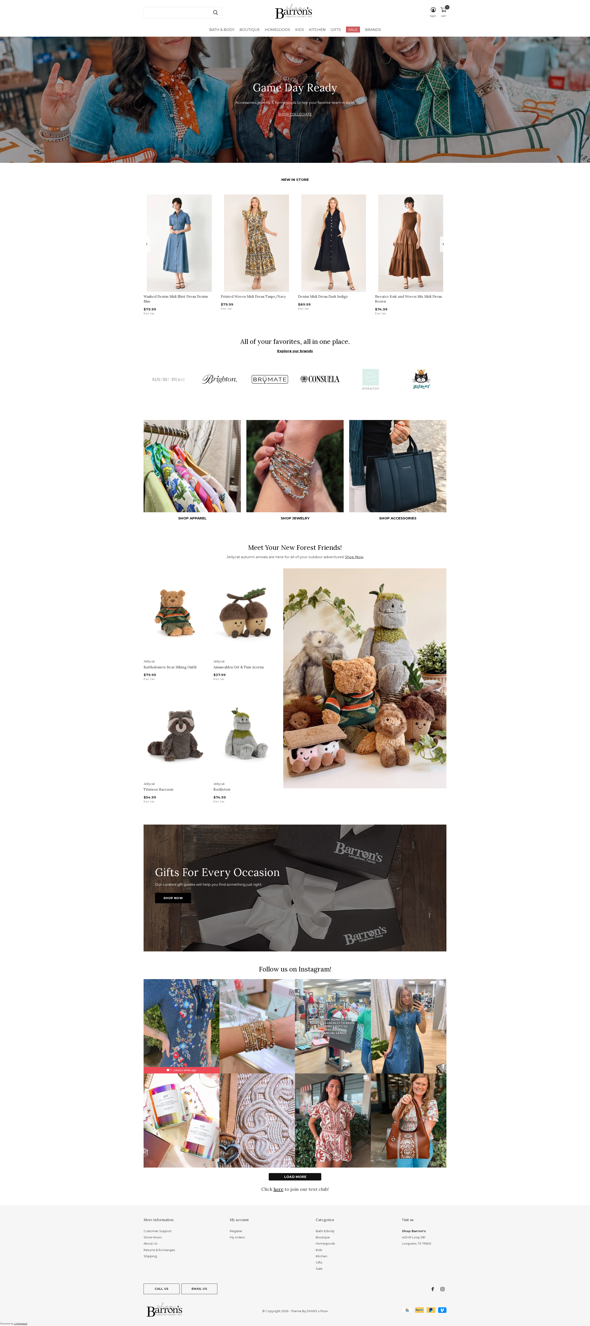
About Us (150, 1243)
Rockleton (221, 789)
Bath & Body (221, 29)
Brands (373, 29)
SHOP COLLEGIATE (295, 114)
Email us (199, 1288)
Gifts (336, 29)
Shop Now (354, 557)
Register (236, 1231)
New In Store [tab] (295, 179)
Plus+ (324, 1311)
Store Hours (153, 1237)
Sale (352, 29)
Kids (299, 29)
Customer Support (158, 1231)
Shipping (150, 1256)
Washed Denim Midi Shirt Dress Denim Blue (176, 299)
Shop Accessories (397, 518)
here (278, 1189)
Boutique (249, 29)
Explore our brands (295, 351)
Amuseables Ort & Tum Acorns (238, 667)
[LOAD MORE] (295, 1176)
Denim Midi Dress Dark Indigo (323, 296)
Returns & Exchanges (159, 1250)
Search (215, 12)
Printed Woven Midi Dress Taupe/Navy (253, 296)
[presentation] (146, 244)
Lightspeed (20, 1323)
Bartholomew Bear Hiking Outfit (170, 667)
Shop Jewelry (295, 518)
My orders (237, 1237)
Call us (161, 1288)
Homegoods (277, 29)
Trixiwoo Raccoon (158, 789)
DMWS (312, 1311)
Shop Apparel (192, 518)
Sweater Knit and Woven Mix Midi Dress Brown (408, 299)
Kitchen (317, 29)
